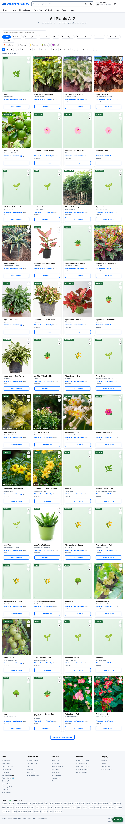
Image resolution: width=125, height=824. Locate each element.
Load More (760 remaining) (62, 737)
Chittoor (14, 811)
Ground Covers (9, 41)
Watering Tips (55, 772)
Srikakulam (119, 807)
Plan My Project (24, 10)
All (3, 49)
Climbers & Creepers (84, 37)
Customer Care (32, 757)
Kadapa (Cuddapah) (108, 807)
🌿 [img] (16, 67)
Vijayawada (10, 807)
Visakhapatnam (103, 803)
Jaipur (46, 803)
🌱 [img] (16, 180)
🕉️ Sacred (55, 45)
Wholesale (49, 10)
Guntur (74, 807)
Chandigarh (57, 807)
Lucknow (77, 803)
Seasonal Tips (55, 778)
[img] (47, 74)
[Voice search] (86, 4)
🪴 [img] (78, 236)
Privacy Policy (105, 766)
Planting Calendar (57, 766)
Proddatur (37, 811)
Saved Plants (6, 763)
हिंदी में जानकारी (55, 763)
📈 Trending (22, 45)
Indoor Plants (99, 37)
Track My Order (32, 763)
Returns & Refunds (33, 775)
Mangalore (44, 807)
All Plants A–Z (6, 760)
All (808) (6, 37)
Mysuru (50, 807)
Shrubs (55, 37)
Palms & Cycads (67, 37)
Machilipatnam (22, 811)
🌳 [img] (78, 575)
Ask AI (119, 819)
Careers (103, 763)
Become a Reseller (82, 769)
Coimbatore (117, 803)
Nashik (37, 807)
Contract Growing (82, 763)
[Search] (91, 4)
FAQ (28, 766)
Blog (57, 10)
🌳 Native (45, 45)
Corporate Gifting (81, 772)
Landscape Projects (82, 766)
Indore (65, 803)
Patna (88, 803)
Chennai (34, 803)
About (64, 10)
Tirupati (90, 807)
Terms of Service (106, 769)
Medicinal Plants (113, 37)
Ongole (85, 807)
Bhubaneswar (66, 807)
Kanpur (70, 803)
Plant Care (55, 757)
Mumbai (4, 803)
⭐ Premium (34, 45)
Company (104, 757)
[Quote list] (114, 4)
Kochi (3, 807)
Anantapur (97, 807)
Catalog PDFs (6, 769)
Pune (110, 803)
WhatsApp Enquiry (33, 760)
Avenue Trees (44, 37)
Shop (4, 757)
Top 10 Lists (38, 10)
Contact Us (30, 769)
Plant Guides (55, 760)
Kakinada (45, 811)
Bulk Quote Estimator (83, 760)
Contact (72, 10)
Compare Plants (7, 781)
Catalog (13, 10)
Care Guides (55, 769)
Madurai (31, 807)
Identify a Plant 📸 (8, 775)
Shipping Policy (32, 772)
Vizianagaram (6, 811)
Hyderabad (23, 803)
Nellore (79, 807)
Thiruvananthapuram (21, 807)
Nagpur (83, 803)
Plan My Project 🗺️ (8, 778)
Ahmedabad (58, 803)
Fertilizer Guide (56, 775)
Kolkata (40, 803)
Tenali (50, 811)
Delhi (17, 803)
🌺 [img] (108, 406)
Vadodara (94, 803)
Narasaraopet (57, 811)
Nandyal (30, 811)
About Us (104, 760)
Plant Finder (6, 772)
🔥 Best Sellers (9, 45)
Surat (29, 803)
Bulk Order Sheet (7, 766)
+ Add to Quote (16, 106)
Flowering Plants (30, 37)
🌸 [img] (47, 124)
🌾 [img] (78, 349)
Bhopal (51, 803)
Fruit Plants (17, 37)
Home (5, 10)
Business (79, 757)
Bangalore (11, 803)
